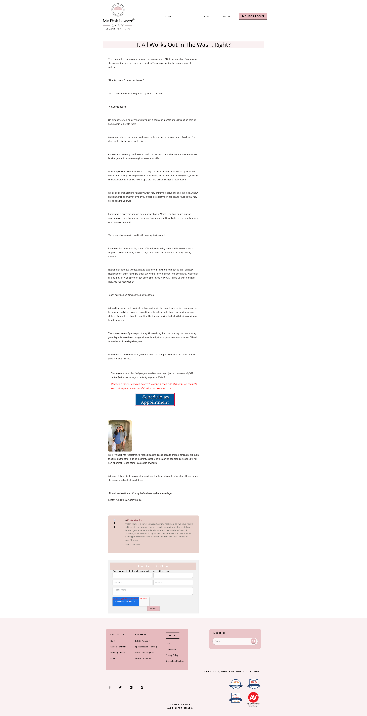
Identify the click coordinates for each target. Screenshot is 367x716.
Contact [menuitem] (227, 16)
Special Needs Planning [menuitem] (146, 646)
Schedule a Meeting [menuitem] (175, 661)
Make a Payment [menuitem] (118, 646)
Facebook (126, 548)
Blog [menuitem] (112, 641)
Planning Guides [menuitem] (117, 652)
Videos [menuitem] (113, 658)
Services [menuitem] (187, 16)
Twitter (136, 548)
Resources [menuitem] (117, 634)
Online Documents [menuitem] (144, 658)
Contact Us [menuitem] (171, 649)
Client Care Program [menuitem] (144, 652)
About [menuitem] (207, 16)
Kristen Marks (134, 520)
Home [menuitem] (168, 16)
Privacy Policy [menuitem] (172, 655)
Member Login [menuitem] (253, 16)
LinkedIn (131, 548)
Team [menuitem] (168, 643)
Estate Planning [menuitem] (142, 641)
